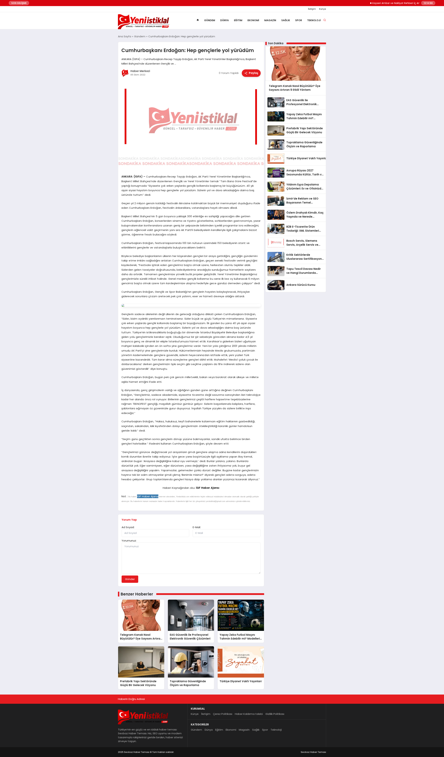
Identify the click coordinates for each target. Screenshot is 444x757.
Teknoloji (314, 20)
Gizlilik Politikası (274, 714)
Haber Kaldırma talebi (249, 714)
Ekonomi (253, 20)
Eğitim (238, 20)
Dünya (224, 20)
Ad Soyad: (128, 527)
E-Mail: (197, 527)
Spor (298, 20)
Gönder (130, 579)
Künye (322, 9)
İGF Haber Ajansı (207, 488)
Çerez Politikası (222, 714)
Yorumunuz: (129, 540)
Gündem (209, 20)
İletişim (312, 9)
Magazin (270, 20)
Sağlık (285, 20)
